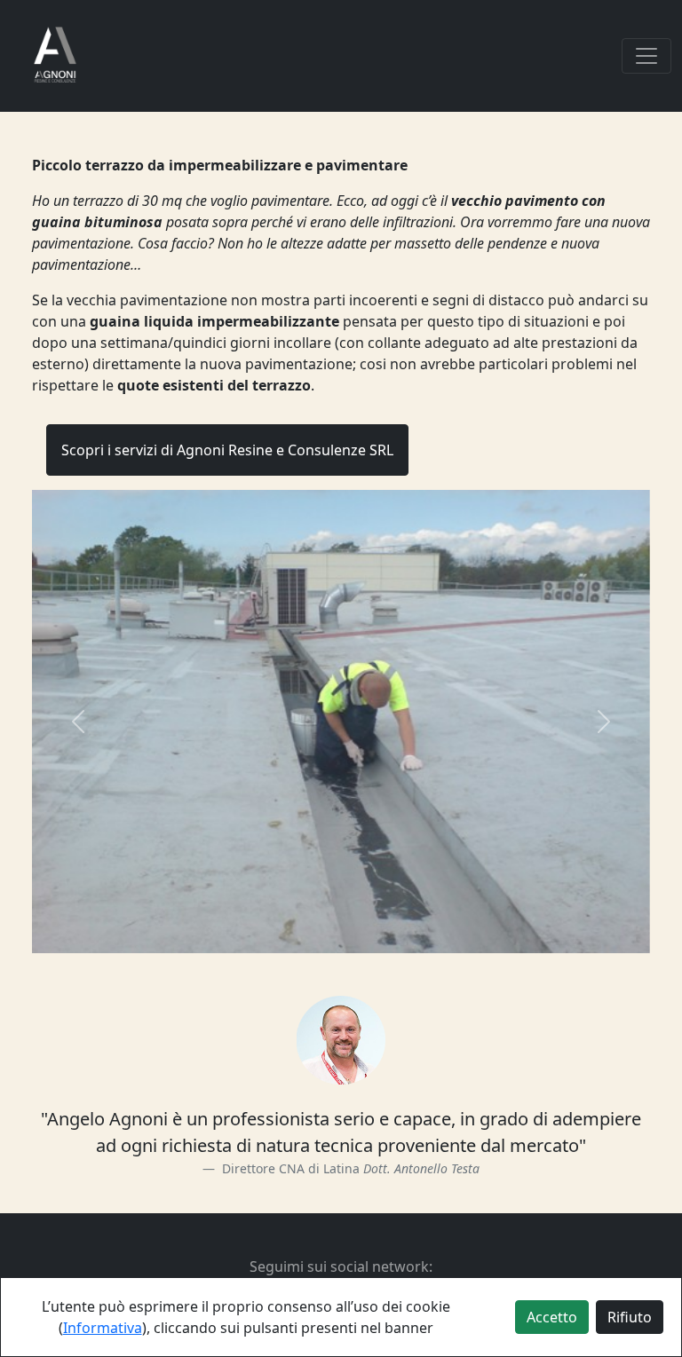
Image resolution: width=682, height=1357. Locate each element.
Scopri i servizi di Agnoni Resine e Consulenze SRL (227, 450)
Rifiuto (629, 1317)
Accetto (552, 1317)
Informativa (102, 1327)
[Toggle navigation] (646, 56)
